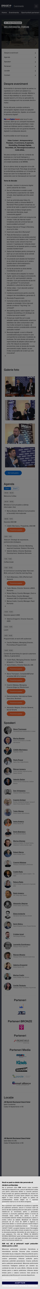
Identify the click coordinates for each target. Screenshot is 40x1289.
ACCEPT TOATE (20, 1283)
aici (29, 1226)
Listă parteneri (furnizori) (10, 1278)
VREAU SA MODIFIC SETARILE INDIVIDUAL (20, 1285)
